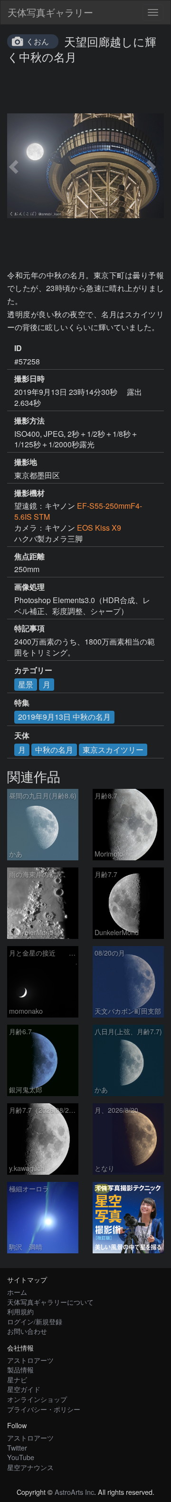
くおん (37, 41)
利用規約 (20, 1311)
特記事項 (29, 628)
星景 (25, 684)
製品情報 (20, 1369)
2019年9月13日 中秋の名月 (64, 716)
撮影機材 (29, 493)
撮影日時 (29, 378)
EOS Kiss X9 (99, 527)
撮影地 (25, 462)
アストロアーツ (30, 1360)
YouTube (20, 1457)
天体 (21, 735)
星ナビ (17, 1379)
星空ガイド (23, 1389)
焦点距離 (29, 556)
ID (18, 348)
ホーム (17, 1292)
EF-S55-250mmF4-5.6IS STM (78, 511)
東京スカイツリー (113, 749)
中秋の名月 (54, 749)
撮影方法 (29, 420)
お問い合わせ (27, 1331)
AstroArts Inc (74, 1492)
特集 (21, 702)
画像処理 (29, 587)
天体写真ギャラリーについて (50, 1302)
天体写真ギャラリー (50, 12)
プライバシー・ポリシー (43, 1409)
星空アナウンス (30, 1467)
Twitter (17, 1447)
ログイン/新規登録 (34, 1321)
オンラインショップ (37, 1399)
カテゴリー (33, 670)
